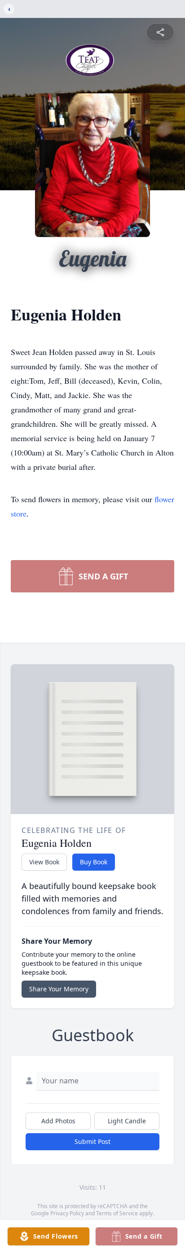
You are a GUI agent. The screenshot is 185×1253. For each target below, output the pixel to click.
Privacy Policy (67, 1213)
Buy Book (93, 862)
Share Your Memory (58, 989)
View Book (44, 862)
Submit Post (92, 1141)
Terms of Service (117, 1213)
